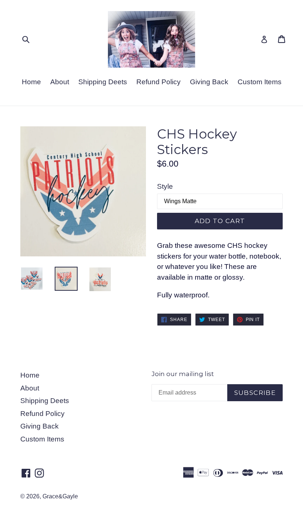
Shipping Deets (102, 82)
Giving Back (209, 82)
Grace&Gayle (60, 496)
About (59, 82)
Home (31, 82)
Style (165, 186)
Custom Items (260, 82)
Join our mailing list (183, 374)
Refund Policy (158, 82)
